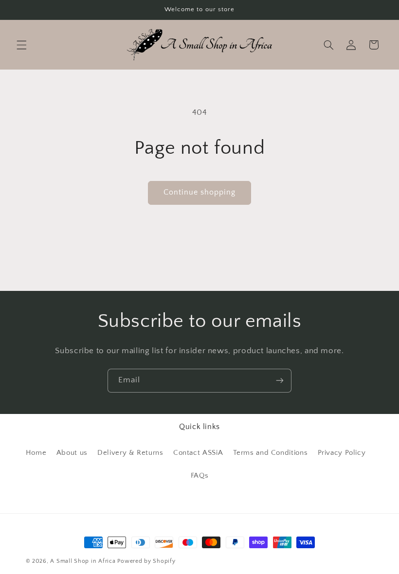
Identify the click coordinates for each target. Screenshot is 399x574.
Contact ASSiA (198, 453)
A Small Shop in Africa (82, 561)
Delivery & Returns (130, 453)
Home (36, 453)
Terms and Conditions (270, 453)
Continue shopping (199, 192)
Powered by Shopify (146, 561)
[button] (21, 45)
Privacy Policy (342, 453)
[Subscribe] (280, 381)
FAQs (200, 476)
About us (72, 453)
